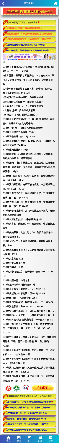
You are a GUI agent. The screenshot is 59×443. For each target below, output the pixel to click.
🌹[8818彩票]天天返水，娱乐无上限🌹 (23, 22)
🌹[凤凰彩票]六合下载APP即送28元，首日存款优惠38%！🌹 (31, 396)
